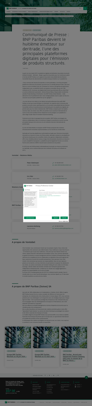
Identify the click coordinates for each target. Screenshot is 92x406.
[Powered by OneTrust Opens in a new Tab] (63, 221)
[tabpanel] (53, 194)
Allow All (64, 217)
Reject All (55, 217)
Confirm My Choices (30, 217)
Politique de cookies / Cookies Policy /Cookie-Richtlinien (49, 195)
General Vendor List (43, 197)
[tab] (30, 189)
